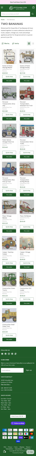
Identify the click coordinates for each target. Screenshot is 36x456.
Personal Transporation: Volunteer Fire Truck (26, 103)
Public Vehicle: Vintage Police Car (8, 141)
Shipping (22, 447)
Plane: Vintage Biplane (6, 217)
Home (3, 19)
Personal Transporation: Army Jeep (8, 103)
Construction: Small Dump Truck (8, 325)
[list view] (33, 43)
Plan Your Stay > (5, 384)
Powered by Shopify (18, 452)
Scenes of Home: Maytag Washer (7, 66)
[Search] (32, 14)
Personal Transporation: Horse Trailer (26, 141)
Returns (28, 447)
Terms (16, 447)
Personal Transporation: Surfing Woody (24, 179)
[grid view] (29, 43)
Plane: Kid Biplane (25, 216)
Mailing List (27, 449)
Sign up (29, 370)
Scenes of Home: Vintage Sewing (25, 66)
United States (17, 416)
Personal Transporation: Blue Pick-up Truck (8, 179)
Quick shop (9, 76)
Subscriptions (9, 449)
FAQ (5, 447)
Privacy (10, 447)
